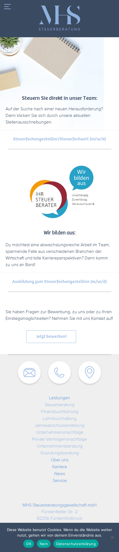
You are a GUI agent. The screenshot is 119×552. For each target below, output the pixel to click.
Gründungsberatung (59, 453)
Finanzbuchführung (59, 412)
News (59, 474)
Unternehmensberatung (59, 446)
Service (60, 481)
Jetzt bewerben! (51, 336)
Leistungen (59, 398)
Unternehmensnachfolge (59, 432)
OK (28, 544)
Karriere (59, 467)
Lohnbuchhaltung (59, 419)
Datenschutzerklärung (76, 544)
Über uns (59, 460)
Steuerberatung (59, 405)
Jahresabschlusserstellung (59, 426)
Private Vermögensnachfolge (59, 439)
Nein (44, 544)
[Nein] (112, 537)
